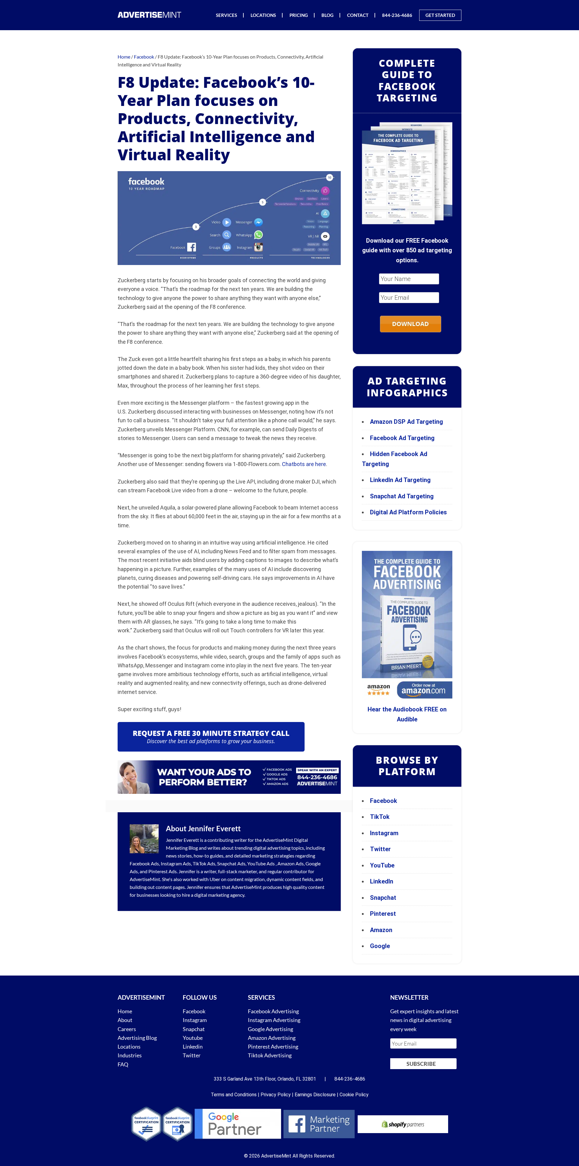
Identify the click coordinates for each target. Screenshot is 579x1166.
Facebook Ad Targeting (403, 438)
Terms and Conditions (234, 1094)
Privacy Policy (276, 1094)
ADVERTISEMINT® (151, 14)
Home (125, 1011)
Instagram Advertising (274, 1020)
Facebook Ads (144, 863)
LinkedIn (381, 881)
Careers (127, 1028)
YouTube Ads (261, 863)
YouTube (382, 865)
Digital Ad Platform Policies (408, 512)
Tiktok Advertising (270, 1055)
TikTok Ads (204, 863)
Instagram (384, 833)
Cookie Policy (354, 1094)
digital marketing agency (219, 895)
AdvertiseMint (278, 840)
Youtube (193, 1037)
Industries (130, 1055)
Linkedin (193, 1046)
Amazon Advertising (272, 1037)
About (125, 1020)
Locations (129, 1046)
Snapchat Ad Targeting (402, 496)
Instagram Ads (176, 863)
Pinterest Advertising (273, 1046)
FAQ (123, 1064)
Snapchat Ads (231, 863)
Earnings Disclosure (315, 1094)
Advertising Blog (137, 1037)
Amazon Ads (290, 863)
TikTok (380, 816)
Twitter (380, 849)
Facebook (383, 800)
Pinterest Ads (162, 871)
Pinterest (383, 913)
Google (380, 946)
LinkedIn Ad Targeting (400, 480)
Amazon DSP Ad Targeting (406, 421)
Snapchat (383, 897)
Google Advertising (270, 1028)
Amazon (381, 930)
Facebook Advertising (273, 1011)
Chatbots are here (304, 464)
